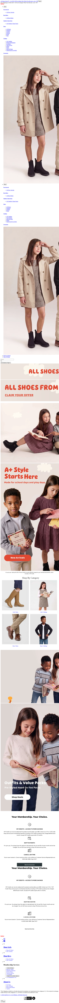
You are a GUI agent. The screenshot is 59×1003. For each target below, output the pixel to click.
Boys (5, 184)
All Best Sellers (9, 18)
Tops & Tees (9, 45)
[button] (29, 361)
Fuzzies (8, 33)
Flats (7, 35)
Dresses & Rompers (10, 42)
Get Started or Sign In (5, 362)
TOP (4, 1001)
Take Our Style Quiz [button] (29, 864)
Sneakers (8, 30)
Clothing (5, 38)
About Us (6, 982)
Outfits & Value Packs (7, 20)
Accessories (5, 53)
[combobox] (7, 359)
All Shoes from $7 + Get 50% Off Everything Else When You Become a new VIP (19, 1)
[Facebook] (4, 941)
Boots (7, 34)
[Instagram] (4, 939)
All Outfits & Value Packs (12, 23)
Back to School (6, 355)
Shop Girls (7, 947)
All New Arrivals (10, 12)
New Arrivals (6, 9)
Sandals (8, 31)
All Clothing (9, 41)
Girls (5, 6)
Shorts (7, 46)
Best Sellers (5, 15)
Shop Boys (7, 956)
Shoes (4, 26)
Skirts (7, 47)
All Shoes (8, 29)
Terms (39, 1)
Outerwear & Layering (11, 50)
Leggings (8, 44)
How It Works (6, 357)
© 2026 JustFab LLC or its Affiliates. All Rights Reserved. (14, 995)
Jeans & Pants (9, 49)
